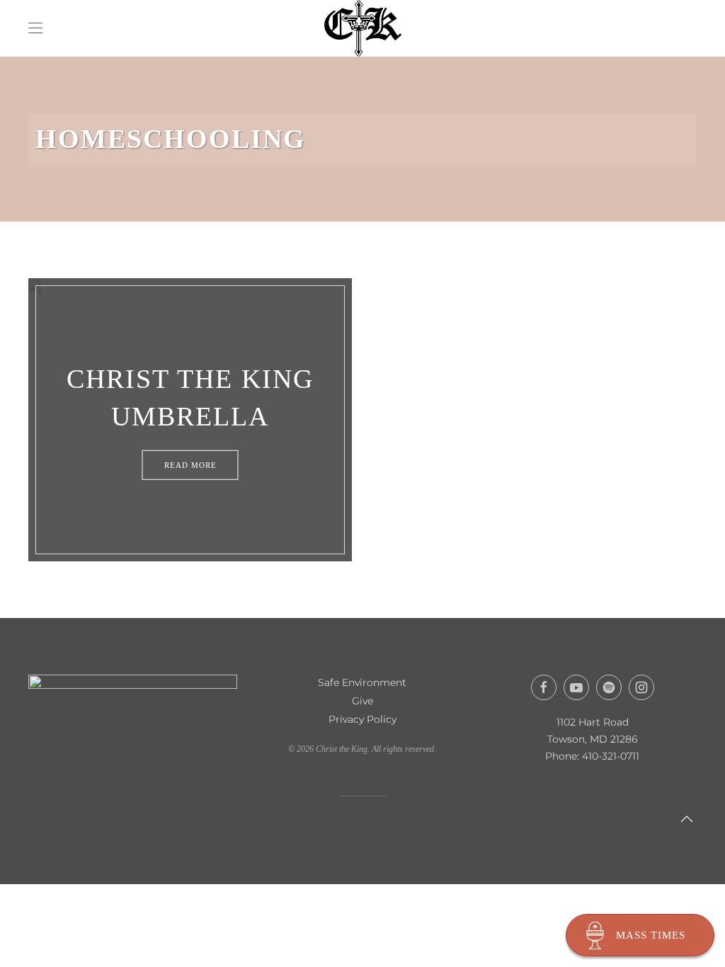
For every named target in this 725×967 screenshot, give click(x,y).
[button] (35, 28)
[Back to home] (362, 28)
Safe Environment (362, 682)
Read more (190, 464)
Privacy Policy (362, 719)
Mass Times (650, 935)
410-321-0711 (610, 756)
